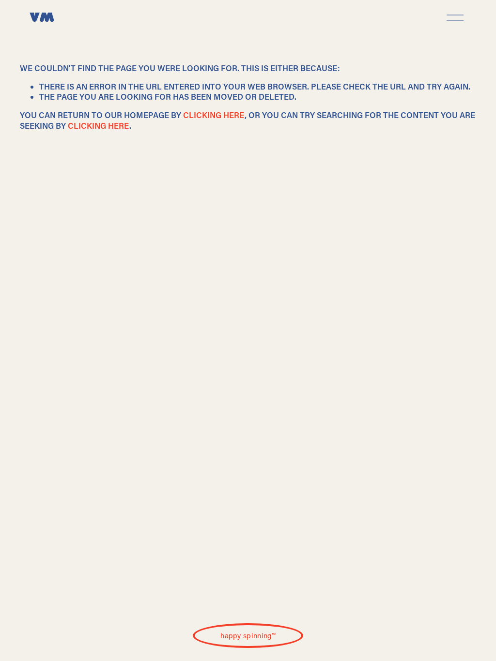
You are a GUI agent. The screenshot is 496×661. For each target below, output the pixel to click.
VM (42, 18)
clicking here (214, 115)
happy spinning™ (248, 635)
